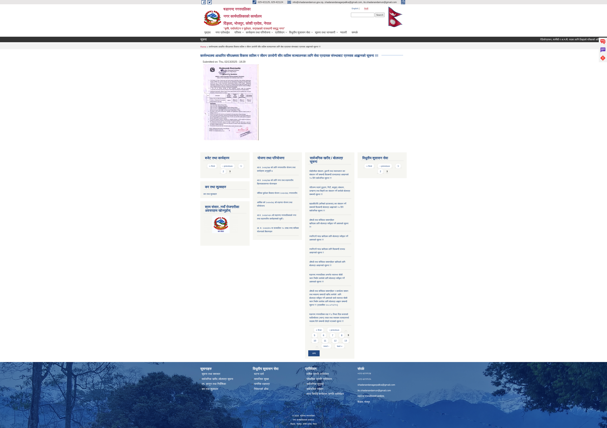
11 (325, 340)
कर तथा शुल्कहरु (210, 194)
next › (326, 346)
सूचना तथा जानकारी (325, 32)
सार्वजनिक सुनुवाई (315, 383)
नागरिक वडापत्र (262, 383)
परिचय (237, 32)
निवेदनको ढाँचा (261, 389)
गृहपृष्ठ (207, 32)
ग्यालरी (343, 32)
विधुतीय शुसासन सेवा (299, 32)
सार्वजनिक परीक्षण (315, 389)
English (355, 8)
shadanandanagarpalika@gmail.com (376, 384)
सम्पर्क (355, 32)
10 (315, 340)
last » (339, 346)
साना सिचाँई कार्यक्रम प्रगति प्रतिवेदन (325, 393)
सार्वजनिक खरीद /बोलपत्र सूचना (217, 379)
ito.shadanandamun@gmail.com (374, 390)
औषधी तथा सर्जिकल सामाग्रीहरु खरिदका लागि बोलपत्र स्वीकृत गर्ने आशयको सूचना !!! (328, 223)
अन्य (314, 353)
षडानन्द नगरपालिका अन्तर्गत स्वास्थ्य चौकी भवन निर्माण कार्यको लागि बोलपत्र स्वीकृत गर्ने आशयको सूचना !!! (327, 278)
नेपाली (366, 8)
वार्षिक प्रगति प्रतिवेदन (318, 373)
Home (203, 46)
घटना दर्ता (259, 373)
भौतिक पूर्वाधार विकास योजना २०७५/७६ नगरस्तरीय (277, 193)
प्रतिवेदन (279, 32)
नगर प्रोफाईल (222, 32)
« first (212, 166)
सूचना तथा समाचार (211, 373)
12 (335, 340)
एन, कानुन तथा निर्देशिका (214, 383)
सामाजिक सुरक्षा (261, 379)
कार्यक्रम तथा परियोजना (258, 32)
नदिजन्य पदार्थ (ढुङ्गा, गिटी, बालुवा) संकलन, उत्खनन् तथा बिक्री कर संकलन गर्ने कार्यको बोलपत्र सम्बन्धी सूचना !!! (329, 191)
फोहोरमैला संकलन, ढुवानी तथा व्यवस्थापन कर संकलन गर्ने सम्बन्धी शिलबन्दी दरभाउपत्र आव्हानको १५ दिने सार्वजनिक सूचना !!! (329, 174)
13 (345, 340)
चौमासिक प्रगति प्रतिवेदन (319, 379)
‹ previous (228, 166)
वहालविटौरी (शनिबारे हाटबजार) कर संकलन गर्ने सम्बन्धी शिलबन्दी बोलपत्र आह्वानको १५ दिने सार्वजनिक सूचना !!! (327, 207)
